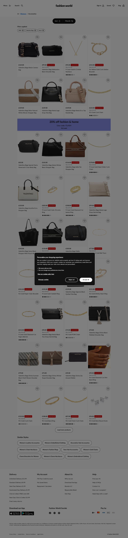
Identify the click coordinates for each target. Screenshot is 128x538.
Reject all (71, 279)
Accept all (86, 279)
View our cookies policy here (46, 274)
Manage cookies (43, 279)
